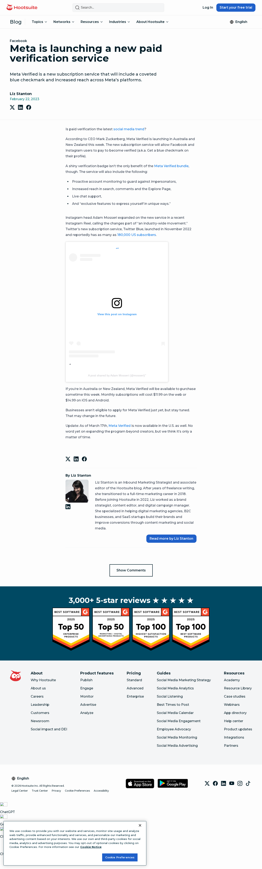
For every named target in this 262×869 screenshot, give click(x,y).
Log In (208, 7)
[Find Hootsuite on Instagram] (239, 783)
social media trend (128, 129)
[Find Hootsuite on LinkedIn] (223, 783)
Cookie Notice (91, 847)
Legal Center (19, 790)
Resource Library (238, 688)
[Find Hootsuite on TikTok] (248, 783)
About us (38, 688)
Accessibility (101, 790)
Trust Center (40, 790)
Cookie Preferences (77, 790)
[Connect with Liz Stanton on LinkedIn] (69, 506)
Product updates (238, 729)
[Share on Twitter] (12, 107)
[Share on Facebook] (28, 107)
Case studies (234, 696)
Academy (232, 680)
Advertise (88, 705)
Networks (61, 22)
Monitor (87, 696)
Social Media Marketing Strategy (184, 680)
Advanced (135, 688)
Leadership (40, 705)
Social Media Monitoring (177, 737)
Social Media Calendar (175, 713)
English (241, 22)
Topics (37, 22)
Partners (231, 746)
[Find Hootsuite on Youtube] (231, 783)
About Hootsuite (150, 22)
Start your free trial (236, 7)
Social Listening (170, 696)
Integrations (234, 737)
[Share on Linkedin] (20, 107)
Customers (40, 713)
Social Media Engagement (179, 721)
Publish (86, 680)
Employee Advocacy (174, 729)
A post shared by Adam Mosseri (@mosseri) (116, 375)
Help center (233, 721)
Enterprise (135, 696)
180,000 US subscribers (136, 235)
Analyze (86, 713)
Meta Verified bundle (171, 166)
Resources (90, 22)
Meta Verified (119, 426)
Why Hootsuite (43, 680)
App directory (235, 713)
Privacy (56, 790)
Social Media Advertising (177, 746)
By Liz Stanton (78, 475)
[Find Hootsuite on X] (207, 783)
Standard (134, 680)
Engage (86, 688)
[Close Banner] (140, 825)
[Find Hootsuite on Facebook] (215, 783)
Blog (16, 22)
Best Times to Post (173, 705)
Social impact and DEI (49, 729)
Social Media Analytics (175, 688)
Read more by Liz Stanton (171, 538)
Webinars (232, 705)
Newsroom (40, 721)
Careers (37, 696)
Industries (117, 22)
